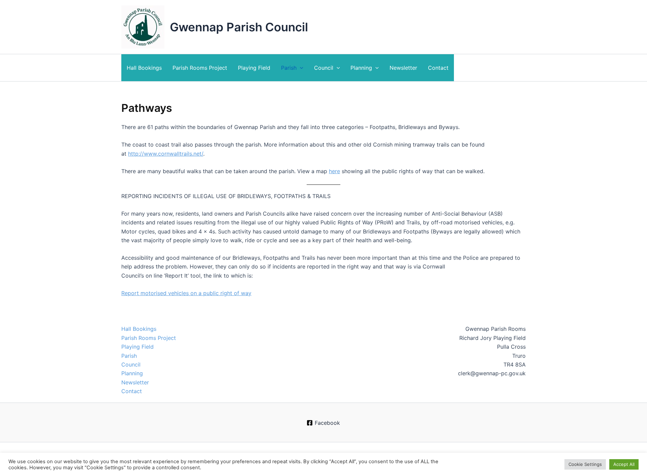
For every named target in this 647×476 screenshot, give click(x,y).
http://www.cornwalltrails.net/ (165, 153)
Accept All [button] (624, 464)
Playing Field (254, 67)
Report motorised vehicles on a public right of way (186, 293)
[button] (300, 67)
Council (323, 67)
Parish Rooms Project (200, 67)
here (334, 171)
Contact (438, 67)
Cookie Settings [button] (585, 464)
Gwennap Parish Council (239, 27)
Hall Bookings (144, 67)
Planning (361, 67)
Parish (289, 67)
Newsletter (403, 67)
